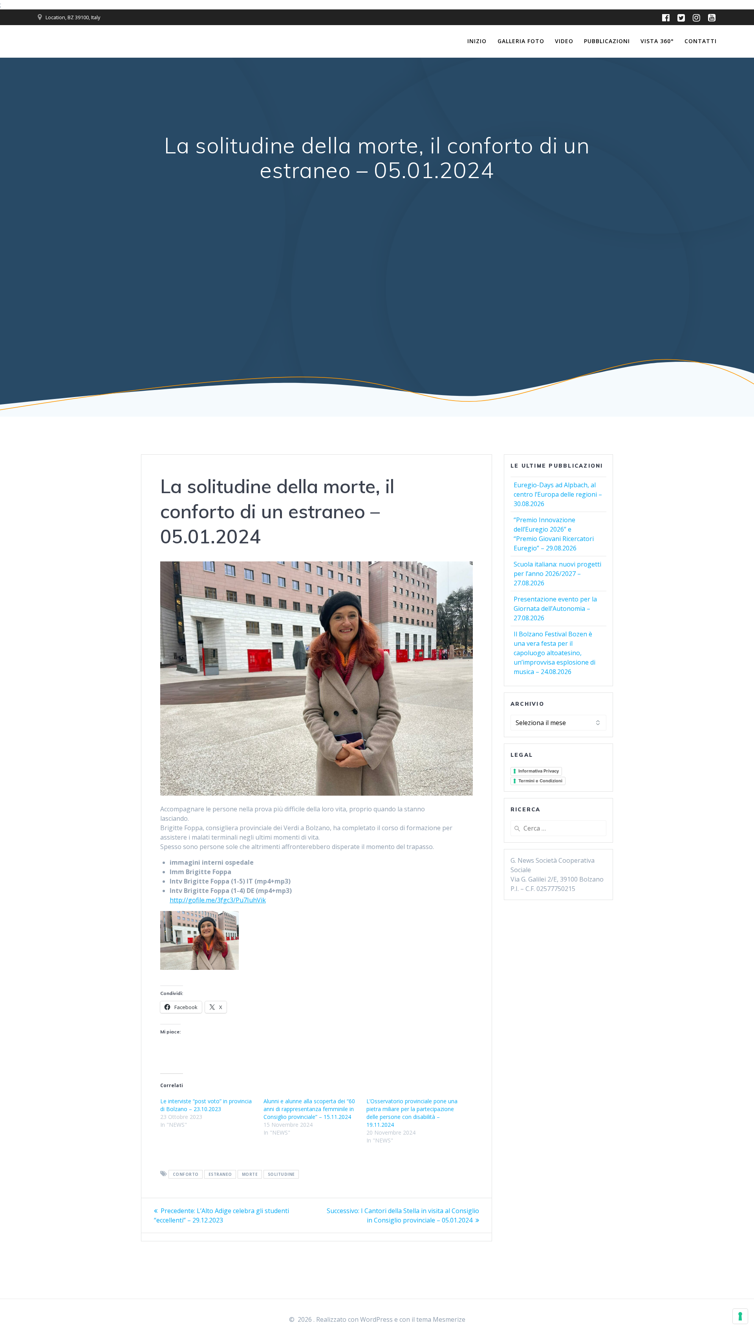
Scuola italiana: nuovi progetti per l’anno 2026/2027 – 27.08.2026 (557, 573)
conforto (186, 1174)
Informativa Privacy (538, 771)
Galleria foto (521, 41)
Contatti (700, 41)
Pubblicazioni (607, 41)
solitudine (281, 1174)
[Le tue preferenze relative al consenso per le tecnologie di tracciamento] (740, 1316)
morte (250, 1174)
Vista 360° (657, 41)
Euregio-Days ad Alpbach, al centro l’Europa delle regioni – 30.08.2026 (558, 494)
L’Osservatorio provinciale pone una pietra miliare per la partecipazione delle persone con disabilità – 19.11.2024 (412, 1112)
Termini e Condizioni (540, 780)
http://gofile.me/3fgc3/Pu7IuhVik (218, 900)
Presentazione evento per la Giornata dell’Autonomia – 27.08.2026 (555, 608)
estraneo (220, 1174)
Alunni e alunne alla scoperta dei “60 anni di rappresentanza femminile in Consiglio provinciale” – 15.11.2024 (309, 1108)
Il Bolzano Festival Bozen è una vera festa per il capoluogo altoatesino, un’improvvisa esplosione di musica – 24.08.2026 (554, 653)
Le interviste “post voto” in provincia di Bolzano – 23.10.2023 (206, 1105)
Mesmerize (449, 1319)
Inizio (477, 41)
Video (564, 41)
